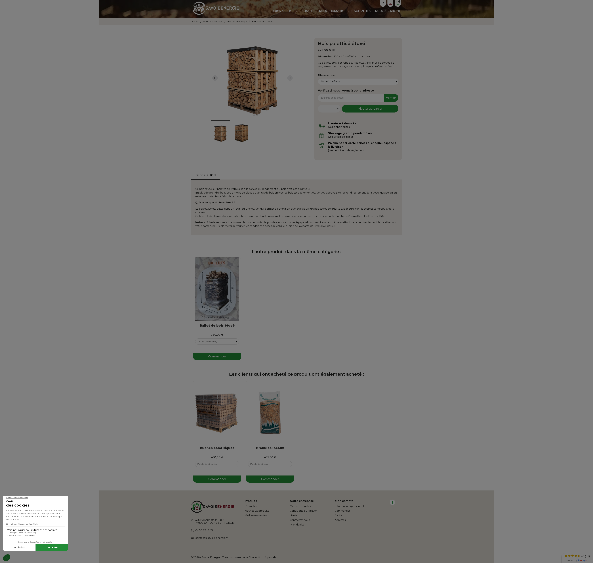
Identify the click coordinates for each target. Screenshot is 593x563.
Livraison (295, 515)
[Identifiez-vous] (390, 3)
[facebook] (392, 502)
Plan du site (297, 524)
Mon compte (344, 501)
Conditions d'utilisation (304, 510)
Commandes (342, 510)
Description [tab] (205, 175)
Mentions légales (300, 506)
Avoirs (338, 515)
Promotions (252, 506)
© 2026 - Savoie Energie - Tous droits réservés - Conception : (228, 557)
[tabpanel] (252, 78)
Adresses (340, 520)
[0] (398, 3)
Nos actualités (359, 11)
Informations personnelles (351, 506)
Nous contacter (387, 11)
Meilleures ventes (256, 515)
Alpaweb (270, 557)
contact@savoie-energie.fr (211, 537)
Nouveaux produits (257, 510)
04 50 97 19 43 (204, 530)
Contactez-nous (300, 520)
